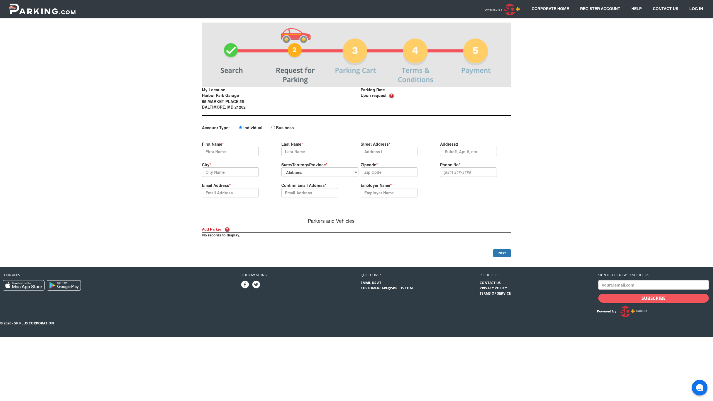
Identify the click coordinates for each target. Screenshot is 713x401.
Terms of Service (495, 293)
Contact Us (665, 8)
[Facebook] (244, 284)
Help (636, 8)
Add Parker (211, 229)
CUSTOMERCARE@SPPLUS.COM (387, 288)
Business (285, 127)
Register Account (600, 8)
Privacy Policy (493, 288)
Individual (252, 127)
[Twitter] (255, 284)
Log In (696, 8)
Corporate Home (550, 8)
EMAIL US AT (371, 282)
